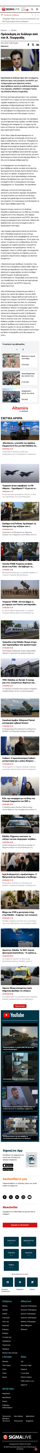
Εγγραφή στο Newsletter (20, 1225)
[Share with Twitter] (33, 44)
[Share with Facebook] (28, 44)
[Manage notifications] (35, 1449)
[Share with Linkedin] (37, 44)
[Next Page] (23, 349)
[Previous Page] (17, 349)
